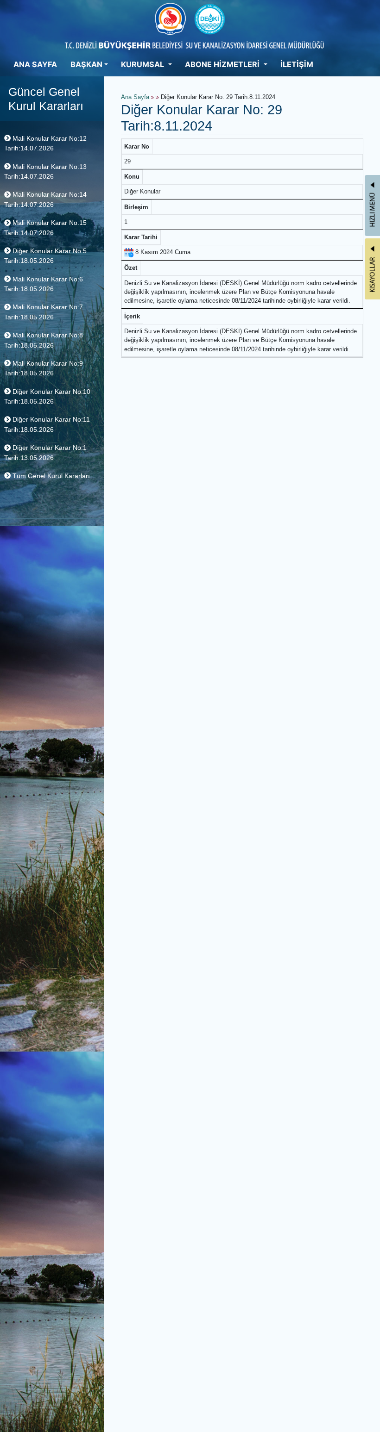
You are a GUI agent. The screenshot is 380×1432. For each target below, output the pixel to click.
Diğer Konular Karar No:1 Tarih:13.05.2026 (45, 452)
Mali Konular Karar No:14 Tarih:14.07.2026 (45, 199)
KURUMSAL (143, 64)
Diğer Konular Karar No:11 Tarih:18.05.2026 (47, 424)
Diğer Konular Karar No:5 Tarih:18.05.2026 (45, 255)
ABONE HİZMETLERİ (223, 64)
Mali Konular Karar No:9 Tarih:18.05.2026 (43, 368)
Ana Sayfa (135, 97)
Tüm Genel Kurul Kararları (50, 475)
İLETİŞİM (296, 64)
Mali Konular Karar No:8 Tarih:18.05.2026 (43, 340)
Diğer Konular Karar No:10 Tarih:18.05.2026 (47, 396)
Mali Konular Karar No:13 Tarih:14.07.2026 (45, 171)
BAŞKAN (86, 64)
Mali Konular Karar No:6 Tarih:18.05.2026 (43, 284)
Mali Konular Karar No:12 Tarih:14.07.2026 (45, 143)
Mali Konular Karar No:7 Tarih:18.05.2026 (43, 311)
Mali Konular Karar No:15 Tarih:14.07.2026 (45, 227)
